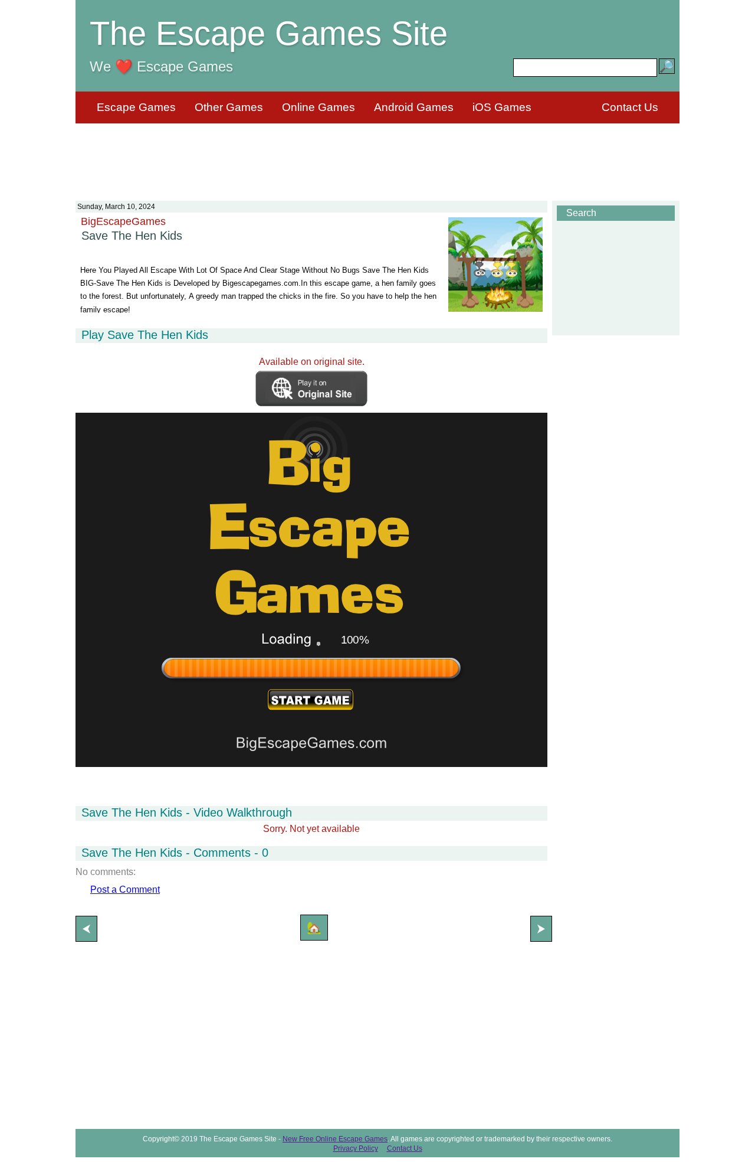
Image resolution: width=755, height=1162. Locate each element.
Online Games (318, 107)
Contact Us (630, 107)
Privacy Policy (355, 1148)
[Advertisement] (377, 154)
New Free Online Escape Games (335, 1139)
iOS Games (501, 107)
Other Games (229, 107)
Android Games (414, 107)
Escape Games (136, 107)
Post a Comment (125, 889)
